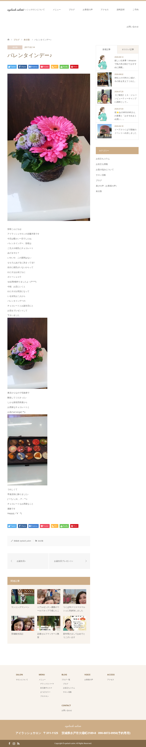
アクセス (105, 9)
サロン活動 (101, 175)
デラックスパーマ (47, 683)
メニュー (57, 9)
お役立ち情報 (102, 164)
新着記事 (106, 49)
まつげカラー (45, 692)
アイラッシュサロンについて (32, 9)
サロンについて (22, 679)
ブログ (72, 9)
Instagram (14, 743)
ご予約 (136, 9)
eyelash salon (73, 726)
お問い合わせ (133, 26)
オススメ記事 (128, 49)
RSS (18, 743)
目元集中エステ (46, 688)
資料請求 (121, 9)
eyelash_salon (25, 541)
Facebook (9, 743)
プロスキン (44, 696)
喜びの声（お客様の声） (107, 185)
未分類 (15, 47)
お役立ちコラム (103, 158)
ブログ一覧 (66, 679)
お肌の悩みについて (105, 169)
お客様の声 (88, 9)
